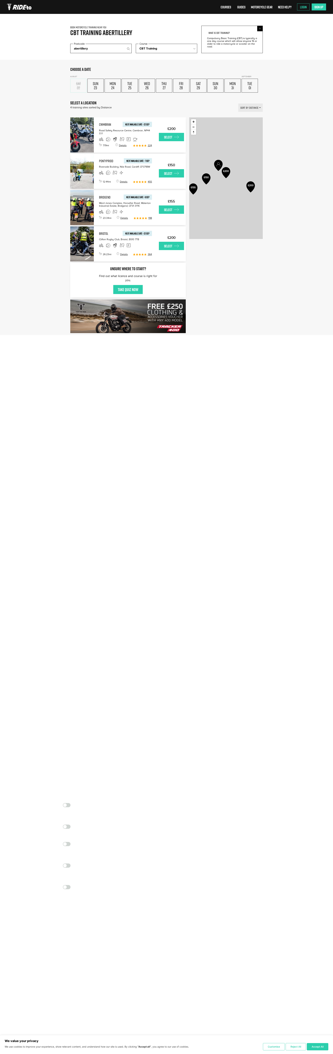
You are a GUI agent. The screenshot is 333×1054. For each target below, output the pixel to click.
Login (303, 7)
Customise (274, 1046)
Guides (241, 7)
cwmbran (105, 124)
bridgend (104, 197)
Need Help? (285, 7)
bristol (103, 233)
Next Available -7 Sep (137, 160)
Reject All (296, 1046)
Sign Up (318, 7)
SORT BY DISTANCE (249, 107)
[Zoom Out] (193, 127)
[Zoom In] (193, 121)
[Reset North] (193, 132)
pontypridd (106, 161)
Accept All (317, 1046)
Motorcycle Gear (261, 7)
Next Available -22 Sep (137, 124)
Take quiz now (128, 289)
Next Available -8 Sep (137, 197)
